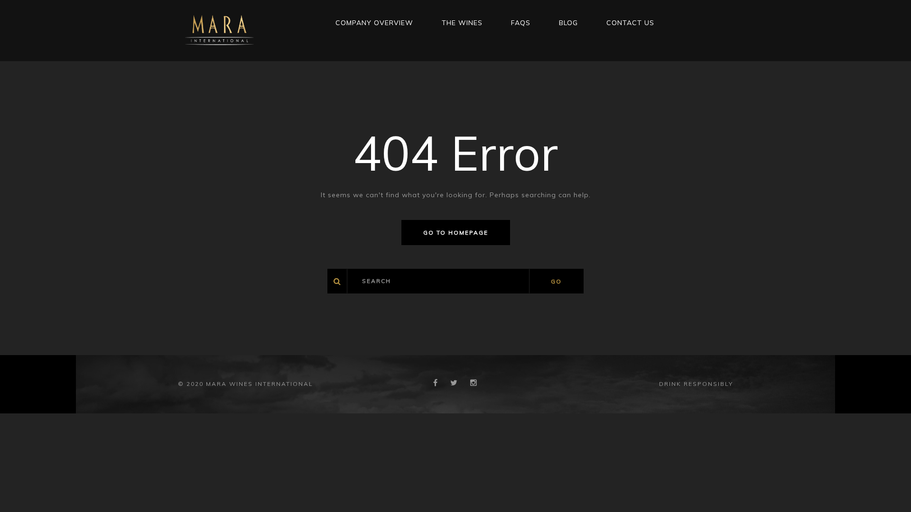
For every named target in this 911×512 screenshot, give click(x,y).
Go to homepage (455, 232)
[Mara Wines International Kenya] (219, 30)
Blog (568, 22)
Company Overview (374, 22)
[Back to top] (889, 490)
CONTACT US (630, 22)
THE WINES (462, 22)
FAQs (520, 22)
